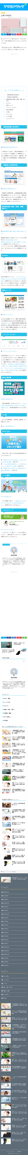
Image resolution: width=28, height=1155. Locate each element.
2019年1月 (5, 943)
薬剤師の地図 (9, 239)
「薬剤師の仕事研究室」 (12, 97)
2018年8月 (5, 961)
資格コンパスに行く (7, 314)
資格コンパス (9, 105)
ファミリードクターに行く (9, 351)
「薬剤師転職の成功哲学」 (13, 95)
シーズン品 (7, 702)
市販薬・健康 (7, 713)
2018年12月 (6, 947)
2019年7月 (5, 932)
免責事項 (19, 1151)
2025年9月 (5, 895)
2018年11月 (6, 950)
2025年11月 (6, 892)
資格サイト (7, 323)
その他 (8, 112)
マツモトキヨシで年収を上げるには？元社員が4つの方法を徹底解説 (13, 279)
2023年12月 (6, 903)
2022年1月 (5, 910)
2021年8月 (5, 921)
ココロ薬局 (9, 116)
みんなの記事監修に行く (9, 426)
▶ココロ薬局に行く (6, 496)
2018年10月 (6, 954)
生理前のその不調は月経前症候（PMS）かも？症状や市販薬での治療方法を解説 (14, 366)
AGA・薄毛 (7, 698)
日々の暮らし (7, 716)
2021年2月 (5, 925)
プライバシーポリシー (11, 1151)
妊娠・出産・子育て (9, 709)
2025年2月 (5, 899)
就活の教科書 (9, 109)
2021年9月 (5, 917)
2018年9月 (5, 958)
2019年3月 (5, 939)
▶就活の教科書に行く (7, 399)
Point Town (9, 114)
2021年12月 (6, 914)
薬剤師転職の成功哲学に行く (10, 147)
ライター (3, 12)
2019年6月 (5, 936)
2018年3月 (5, 965)
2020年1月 (5, 928)
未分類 (6, 720)
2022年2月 (5, 906)
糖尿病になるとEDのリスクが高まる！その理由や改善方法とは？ (13, 503)
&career (8, 103)
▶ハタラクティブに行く (8, 529)
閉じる (21, 90)
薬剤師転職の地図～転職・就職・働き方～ (15, 100)
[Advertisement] (14, 69)
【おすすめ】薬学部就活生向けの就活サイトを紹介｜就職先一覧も (13, 405)
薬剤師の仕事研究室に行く (9, 188)
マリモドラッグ (14, 1)
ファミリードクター (11, 107)
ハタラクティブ (10, 118)
